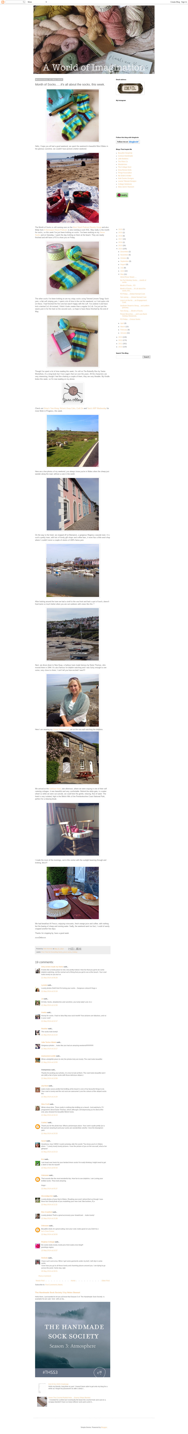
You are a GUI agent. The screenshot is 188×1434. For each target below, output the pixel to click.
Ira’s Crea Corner (47, 1231)
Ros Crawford (46, 1212)
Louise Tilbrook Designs (127, 181)
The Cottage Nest (124, 167)
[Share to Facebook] (77, 948)
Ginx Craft (45, 1104)
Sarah (43, 1141)
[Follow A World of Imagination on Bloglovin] (128, 143)
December (124, 252)
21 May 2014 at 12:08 (49, 1005)
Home (73, 1281)
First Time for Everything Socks (52, 952)
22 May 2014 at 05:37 (49, 1189)
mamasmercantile (48, 1056)
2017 (120, 239)
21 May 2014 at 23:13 (49, 1152)
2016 (120, 242)
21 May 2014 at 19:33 (49, 1133)
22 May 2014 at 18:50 (49, 1234)
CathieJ (44, 1123)
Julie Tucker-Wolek (48, 1042)
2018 (120, 236)
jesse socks (67, 952)
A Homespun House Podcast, (55, 230)
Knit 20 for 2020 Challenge (58, 1384)
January (123, 333)
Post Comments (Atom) (53, 1285)
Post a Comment (45, 1276)
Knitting (74, 952)
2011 (120, 344)
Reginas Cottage (47, 1242)
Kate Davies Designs (126, 178)
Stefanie (44, 1258)
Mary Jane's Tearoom (126, 187)
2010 (120, 347)
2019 (120, 233)
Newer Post (40, 1281)
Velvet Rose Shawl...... (128, 277)
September (124, 261)
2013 (120, 337)
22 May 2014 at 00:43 (49, 1168)
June (122, 271)
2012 (120, 340)
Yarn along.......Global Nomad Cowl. (133, 297)
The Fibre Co (123, 162)
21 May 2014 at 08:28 (49, 978)
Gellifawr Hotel (55, 789)
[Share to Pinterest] (80, 948)
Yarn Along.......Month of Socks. (131, 311)
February (124, 330)
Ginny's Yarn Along (51, 408)
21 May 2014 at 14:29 (49, 1097)
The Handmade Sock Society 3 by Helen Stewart (57, 1292)
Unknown (45, 1175)
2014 (120, 249)
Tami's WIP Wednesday (96, 408)
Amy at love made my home (52, 967)
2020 (120, 229)
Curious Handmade (125, 156)
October (123, 258)
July (122, 268)
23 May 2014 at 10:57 (49, 1250)
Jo (42, 999)
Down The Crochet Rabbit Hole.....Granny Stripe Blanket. (69, 1398)
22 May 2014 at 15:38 (49, 1218)
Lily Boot (44, 1086)
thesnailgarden (47, 1196)
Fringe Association (125, 173)
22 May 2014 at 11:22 (49, 1205)
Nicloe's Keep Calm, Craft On (71, 408)
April (122, 323)
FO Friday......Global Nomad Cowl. (132, 294)
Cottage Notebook (125, 184)
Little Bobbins (123, 159)
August (123, 264)
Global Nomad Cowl (61, 729)
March (123, 327)
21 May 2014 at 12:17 (49, 1021)
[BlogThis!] (72, 948)
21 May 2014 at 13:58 (49, 1078)
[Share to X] (74, 948)
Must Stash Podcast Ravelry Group (87, 227)
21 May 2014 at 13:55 (49, 1062)
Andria (44, 1012)
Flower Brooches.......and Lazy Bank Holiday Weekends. (133, 315)
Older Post (106, 1281)
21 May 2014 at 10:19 (49, 991)
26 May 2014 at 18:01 (49, 1271)
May (122, 274)
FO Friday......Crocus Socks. (130, 319)
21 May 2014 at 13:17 (49, 1049)
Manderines (122, 164)
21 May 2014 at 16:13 (49, 1115)
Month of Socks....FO (127, 285)
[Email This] (69, 948)
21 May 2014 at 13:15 (49, 1035)
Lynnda (44, 985)
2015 (120, 246)
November (124, 255)
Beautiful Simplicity (125, 153)
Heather (44, 1029)
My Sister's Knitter (124, 176)
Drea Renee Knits (124, 170)
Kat (42, 1159)
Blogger (104, 1427)
